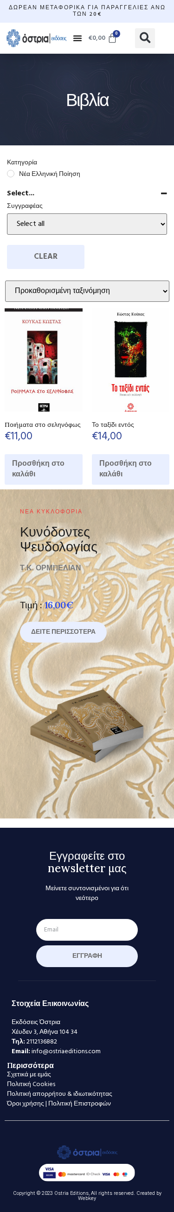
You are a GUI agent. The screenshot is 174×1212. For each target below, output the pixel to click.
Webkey (87, 1198)
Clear (46, 256)
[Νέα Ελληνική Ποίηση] (10, 173)
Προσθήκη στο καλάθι (38, 469)
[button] (77, 38)
